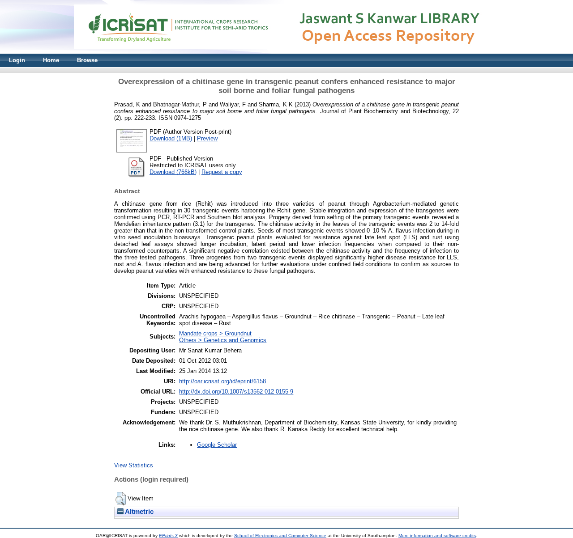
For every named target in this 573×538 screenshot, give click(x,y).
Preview (207, 138)
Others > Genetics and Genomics (222, 340)
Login (17, 60)
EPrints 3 (168, 535)
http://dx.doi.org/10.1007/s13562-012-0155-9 (236, 391)
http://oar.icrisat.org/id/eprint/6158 (222, 381)
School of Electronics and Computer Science (280, 535)
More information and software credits (437, 535)
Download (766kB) (173, 172)
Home (51, 60)
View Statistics (133, 465)
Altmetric (139, 511)
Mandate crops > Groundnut (215, 333)
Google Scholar (217, 444)
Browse (87, 60)
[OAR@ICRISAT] (286, 51)
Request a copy (221, 172)
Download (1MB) (171, 138)
